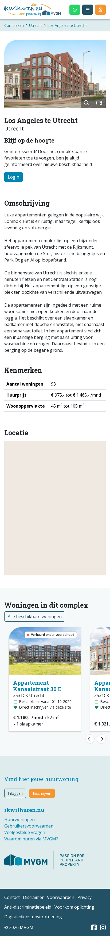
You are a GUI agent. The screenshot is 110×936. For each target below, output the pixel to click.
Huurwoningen (19, 819)
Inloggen (15, 793)
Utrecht (35, 25)
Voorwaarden (60, 897)
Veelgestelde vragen (24, 832)
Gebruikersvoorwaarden (28, 826)
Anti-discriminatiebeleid (27, 907)
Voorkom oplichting (74, 907)
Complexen (14, 25)
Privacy (84, 897)
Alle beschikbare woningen (35, 616)
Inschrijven (42, 793)
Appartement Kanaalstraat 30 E (37, 685)
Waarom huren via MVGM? (31, 839)
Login (13, 177)
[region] (55, 508)
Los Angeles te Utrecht (67, 25)
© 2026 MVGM (18, 927)
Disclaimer (33, 897)
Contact (12, 897)
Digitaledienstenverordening (33, 917)
